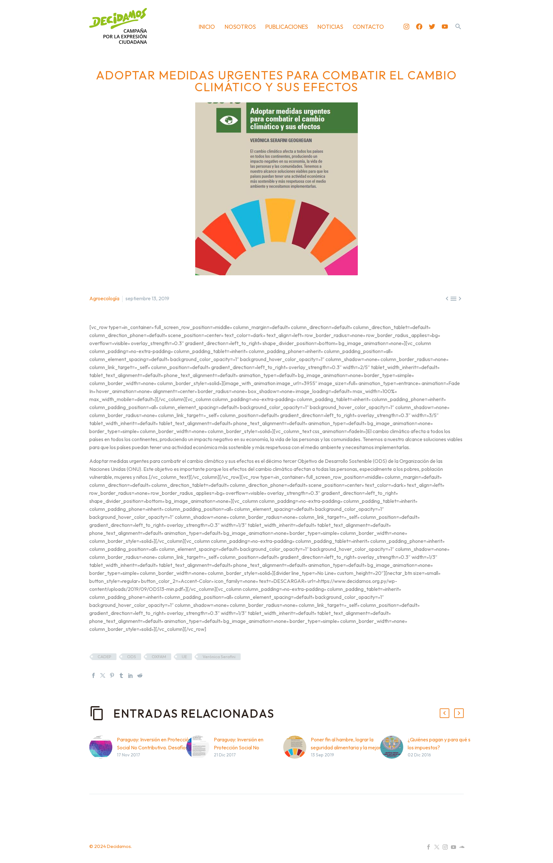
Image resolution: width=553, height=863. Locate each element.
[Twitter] (432, 26)
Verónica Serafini (219, 656)
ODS (131, 656)
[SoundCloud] (461, 847)
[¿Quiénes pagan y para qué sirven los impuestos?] (394, 757)
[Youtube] (445, 26)
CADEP (104, 656)
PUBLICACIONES (286, 26)
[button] (458, 26)
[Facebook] (419, 26)
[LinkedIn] (130, 675)
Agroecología (104, 298)
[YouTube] (453, 847)
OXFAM (159, 656)
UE (184, 656)
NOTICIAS (330, 26)
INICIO (207, 26)
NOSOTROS (240, 26)
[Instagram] (406, 26)
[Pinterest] (112, 675)
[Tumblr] (121, 675)
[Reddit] (139, 675)
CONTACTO (368, 26)
